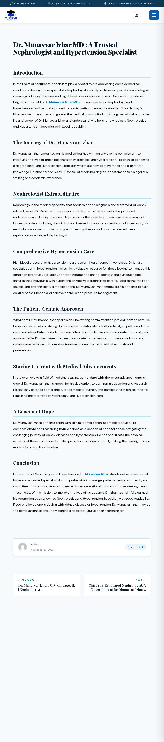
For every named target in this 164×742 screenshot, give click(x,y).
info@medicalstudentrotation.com (72, 3)
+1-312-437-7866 (25, 3)
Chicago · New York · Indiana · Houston (130, 3)
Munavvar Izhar (96, 474)
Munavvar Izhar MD (63, 102)
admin (35, 544)
